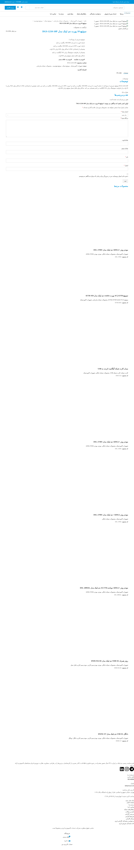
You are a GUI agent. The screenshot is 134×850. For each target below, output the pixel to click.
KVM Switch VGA (118, 300)
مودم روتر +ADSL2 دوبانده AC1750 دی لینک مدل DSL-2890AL (104, 588)
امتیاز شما (124, 111)
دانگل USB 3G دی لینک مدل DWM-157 (113, 734)
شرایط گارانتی (129, 816)
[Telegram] (131, 769)
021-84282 (131, 779)
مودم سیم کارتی (92, 665)
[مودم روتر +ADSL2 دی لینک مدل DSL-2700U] (114, 203)
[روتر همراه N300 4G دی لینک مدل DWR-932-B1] (114, 614)
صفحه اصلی (130, 802)
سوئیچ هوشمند (38, 21)
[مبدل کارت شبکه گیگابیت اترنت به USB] (114, 321)
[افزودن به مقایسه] (126, 260)
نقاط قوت (125, 140)
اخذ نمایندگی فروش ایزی (126, 823)
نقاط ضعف (124, 148)
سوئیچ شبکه (48, 21)
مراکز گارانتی (130, 819)
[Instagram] (127, 769)
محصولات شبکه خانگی (109, 254)
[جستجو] (27, 8)
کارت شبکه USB (115, 373)
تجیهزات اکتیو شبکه (76, 21)
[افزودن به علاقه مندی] (126, 246)
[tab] (126, 73)
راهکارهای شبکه (129, 809)
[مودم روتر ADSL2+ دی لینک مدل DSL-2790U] (114, 468)
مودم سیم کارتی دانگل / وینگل (78, 738)
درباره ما (131, 805)
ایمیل (126, 165)
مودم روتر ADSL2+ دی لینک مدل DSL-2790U (111, 515)
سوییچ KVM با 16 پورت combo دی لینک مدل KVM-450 (107, 296)
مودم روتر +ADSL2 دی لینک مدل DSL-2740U (111, 442)
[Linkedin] (122, 769)
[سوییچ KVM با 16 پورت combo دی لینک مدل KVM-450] (114, 276)
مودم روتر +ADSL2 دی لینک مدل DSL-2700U (111, 250)
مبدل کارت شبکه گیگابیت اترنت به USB (113, 369)
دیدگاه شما (124, 118)
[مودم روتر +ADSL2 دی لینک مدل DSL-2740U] (114, 395)
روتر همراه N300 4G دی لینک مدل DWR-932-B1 (109, 661)
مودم (99, 254)
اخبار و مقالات (129, 812)
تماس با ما (131, 807)
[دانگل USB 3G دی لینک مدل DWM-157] (114, 687)
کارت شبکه (124, 373)
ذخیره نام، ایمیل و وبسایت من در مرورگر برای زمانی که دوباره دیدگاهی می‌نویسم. (103, 176)
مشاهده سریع (121, 260)
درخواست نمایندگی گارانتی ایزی (124, 821)
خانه (85, 21)
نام (126, 157)
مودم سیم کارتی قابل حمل (79, 665)
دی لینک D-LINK (11, 31)
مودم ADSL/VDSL (91, 254)
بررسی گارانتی (10, 7)
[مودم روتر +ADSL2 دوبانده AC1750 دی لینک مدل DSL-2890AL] (114, 541)
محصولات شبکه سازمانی (61, 21)
